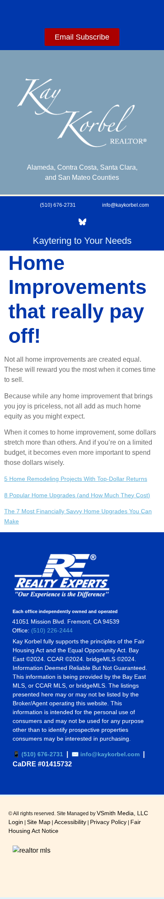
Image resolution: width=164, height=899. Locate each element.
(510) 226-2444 (52, 630)
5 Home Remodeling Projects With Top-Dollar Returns (75, 478)
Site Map (38, 822)
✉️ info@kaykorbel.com (105, 754)
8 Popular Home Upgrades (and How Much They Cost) (77, 495)
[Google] (59, 222)
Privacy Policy (108, 822)
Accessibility (70, 822)
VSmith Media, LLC (122, 813)
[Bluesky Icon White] (82, 222)
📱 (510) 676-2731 (38, 754)
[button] (82, 12)
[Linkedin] (35, 222)
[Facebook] (12, 222)
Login (15, 822)
